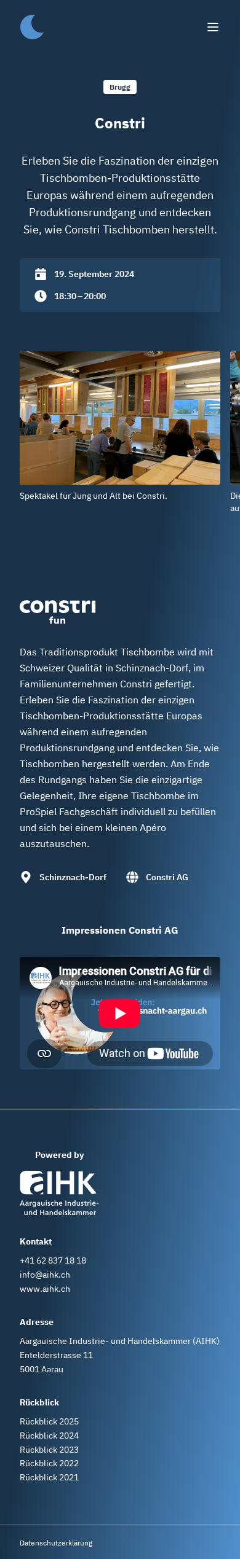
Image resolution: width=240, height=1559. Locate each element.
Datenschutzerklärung (56, 1542)
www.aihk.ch (45, 1288)
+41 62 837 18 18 (53, 1260)
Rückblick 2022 (49, 1463)
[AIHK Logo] (59, 1193)
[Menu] (213, 27)
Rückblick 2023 (49, 1449)
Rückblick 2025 (49, 1421)
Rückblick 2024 (49, 1435)
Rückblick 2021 (49, 1477)
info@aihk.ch (45, 1274)
